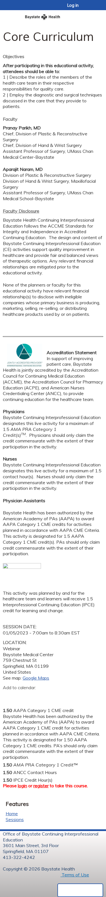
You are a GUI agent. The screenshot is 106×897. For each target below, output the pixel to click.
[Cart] (89, 8)
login (22, 785)
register (41, 785)
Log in (73, 5)
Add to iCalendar (34, 696)
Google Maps (36, 678)
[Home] (53, 15)
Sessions (15, 819)
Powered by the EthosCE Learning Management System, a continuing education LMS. (80, 890)
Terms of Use (74, 875)
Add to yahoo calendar (21, 696)
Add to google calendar (8, 696)
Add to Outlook (47, 696)
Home (12, 813)
